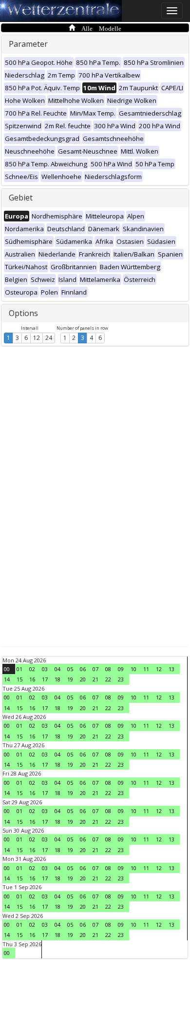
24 (48, 338)
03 (45, 669)
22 (108, 679)
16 (32, 679)
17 (45, 679)
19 (70, 679)
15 (19, 679)
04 (57, 669)
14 (7, 679)
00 (7, 669)
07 (95, 669)
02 (32, 669)
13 (171, 669)
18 (57, 679)
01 (19, 669)
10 (133, 669)
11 (146, 669)
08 (108, 669)
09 (121, 669)
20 (83, 679)
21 (95, 679)
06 (83, 669)
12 (36, 338)
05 (70, 669)
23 (121, 679)
